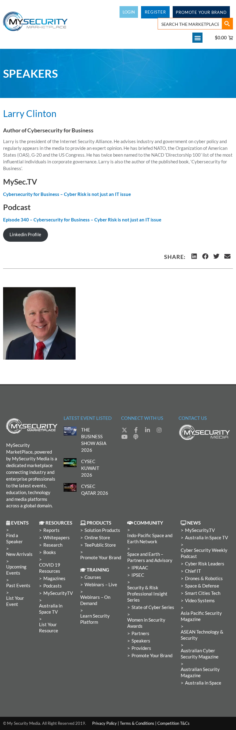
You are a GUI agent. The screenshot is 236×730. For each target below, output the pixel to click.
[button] (197, 38)
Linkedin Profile (25, 234)
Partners (140, 633)
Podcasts (52, 585)
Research (52, 545)
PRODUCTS (98, 522)
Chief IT (193, 571)
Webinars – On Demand (95, 600)
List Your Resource (48, 627)
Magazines (54, 578)
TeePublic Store (100, 545)
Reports (51, 530)
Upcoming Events (16, 570)
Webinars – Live (101, 584)
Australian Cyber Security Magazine (199, 653)
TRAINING (97, 569)
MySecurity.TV (200, 530)
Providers (141, 648)
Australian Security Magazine (200, 672)
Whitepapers (56, 537)
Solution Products (102, 530)
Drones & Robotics (204, 578)
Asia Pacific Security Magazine (201, 616)
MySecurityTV (58, 593)
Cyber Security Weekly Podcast (204, 553)
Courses (93, 577)
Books (49, 552)
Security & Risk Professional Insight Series (147, 594)
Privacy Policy (104, 723)
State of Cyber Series (153, 607)
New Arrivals (19, 554)
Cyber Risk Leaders (204, 563)
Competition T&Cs (173, 723)
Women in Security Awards (146, 623)
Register (155, 12)
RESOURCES (58, 522)
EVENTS (19, 522)
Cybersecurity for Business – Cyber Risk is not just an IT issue (67, 194)
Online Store (97, 537)
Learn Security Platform (95, 619)
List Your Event (15, 601)
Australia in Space (203, 682)
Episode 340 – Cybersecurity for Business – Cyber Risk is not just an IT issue (82, 219)
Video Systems (200, 600)
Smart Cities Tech (202, 593)
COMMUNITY (148, 522)
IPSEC (138, 575)
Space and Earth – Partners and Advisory (149, 557)
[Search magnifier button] (227, 23)
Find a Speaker (14, 538)
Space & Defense (202, 585)
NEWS (193, 522)
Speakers (141, 640)
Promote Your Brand (100, 557)
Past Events (18, 585)
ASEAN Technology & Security (202, 635)
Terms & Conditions (137, 723)
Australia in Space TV (50, 609)
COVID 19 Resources (49, 568)
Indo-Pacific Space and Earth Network (149, 538)
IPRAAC (140, 567)
